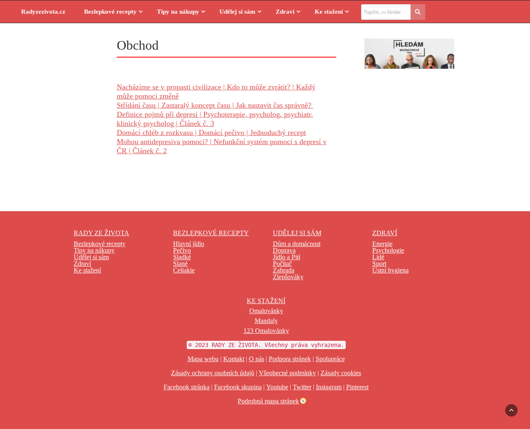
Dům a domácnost (296, 243)
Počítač (282, 263)
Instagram (329, 386)
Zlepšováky (288, 276)
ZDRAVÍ (384, 232)
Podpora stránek (290, 358)
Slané (180, 263)
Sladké (182, 256)
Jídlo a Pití (286, 256)
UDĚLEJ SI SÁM (297, 232)
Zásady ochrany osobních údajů (212, 372)
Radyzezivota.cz (43, 11)
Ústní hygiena (390, 270)
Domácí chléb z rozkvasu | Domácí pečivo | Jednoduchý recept (211, 132)
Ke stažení (329, 11)
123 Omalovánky (266, 330)
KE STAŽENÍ (266, 300)
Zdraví (285, 11)
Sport (379, 263)
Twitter (302, 386)
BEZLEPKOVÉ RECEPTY (211, 232)
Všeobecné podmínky (287, 372)
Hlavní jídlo (188, 243)
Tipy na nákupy (178, 11)
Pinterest (357, 386)
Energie (382, 243)
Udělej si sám (237, 11)
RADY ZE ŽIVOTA (101, 232)
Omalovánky (266, 310)
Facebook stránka (187, 386)
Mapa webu (203, 358)
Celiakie (184, 270)
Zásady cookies (340, 372)
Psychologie (388, 250)
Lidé (378, 256)
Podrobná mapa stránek (268, 401)
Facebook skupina (238, 386)
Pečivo (182, 250)
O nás (256, 358)
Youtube (277, 386)
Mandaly (266, 320)
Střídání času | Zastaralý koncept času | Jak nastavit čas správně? (215, 105)
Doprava (284, 250)
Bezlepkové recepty (110, 11)
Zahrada (283, 270)
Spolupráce (330, 358)
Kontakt (233, 358)
